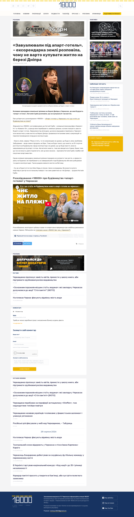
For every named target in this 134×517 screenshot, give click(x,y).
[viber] (33, 6)
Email (14, 341)
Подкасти (55, 14)
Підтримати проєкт (112, 14)
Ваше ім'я (16, 334)
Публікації (36, 14)
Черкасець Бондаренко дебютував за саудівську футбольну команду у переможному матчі (48, 456)
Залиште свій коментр (20, 358)
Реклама (86, 14)
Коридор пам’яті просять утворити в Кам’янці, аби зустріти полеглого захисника (47, 477)
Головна (17, 14)
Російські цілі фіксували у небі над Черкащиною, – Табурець (42, 423)
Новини (26, 14)
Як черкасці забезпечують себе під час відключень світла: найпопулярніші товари (105, 143)
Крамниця (96, 14)
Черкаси (81, 244)
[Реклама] (48, 29)
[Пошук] (121, 6)
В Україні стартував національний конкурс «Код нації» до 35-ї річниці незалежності (47, 466)
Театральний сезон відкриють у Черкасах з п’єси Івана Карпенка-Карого (45, 446)
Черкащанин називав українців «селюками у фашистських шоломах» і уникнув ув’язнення (47, 414)
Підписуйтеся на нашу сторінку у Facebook (32, 236)
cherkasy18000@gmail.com (58, 511)
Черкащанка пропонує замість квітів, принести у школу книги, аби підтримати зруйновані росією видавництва (45, 383)
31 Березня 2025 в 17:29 (19, 317)
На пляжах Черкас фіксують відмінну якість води (37, 297)
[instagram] (18, 6)
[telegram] (28, 6)
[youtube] (23, 6)
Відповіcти (18, 323)
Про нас (75, 14)
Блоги (46, 14)
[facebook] (13, 6)
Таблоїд (65, 14)
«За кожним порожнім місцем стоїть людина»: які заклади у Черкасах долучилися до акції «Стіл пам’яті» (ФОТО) (47, 394)
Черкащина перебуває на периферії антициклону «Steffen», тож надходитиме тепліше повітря (45, 404)
